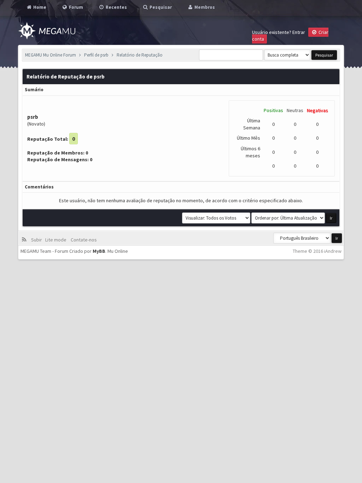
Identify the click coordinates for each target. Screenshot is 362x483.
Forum (75, 7)
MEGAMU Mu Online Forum (50, 55)
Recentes (116, 7)
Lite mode (57, 240)
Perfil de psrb (96, 55)
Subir (37, 240)
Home (39, 7)
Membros (204, 7)
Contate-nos (83, 240)
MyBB (99, 251)
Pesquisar (160, 7)
